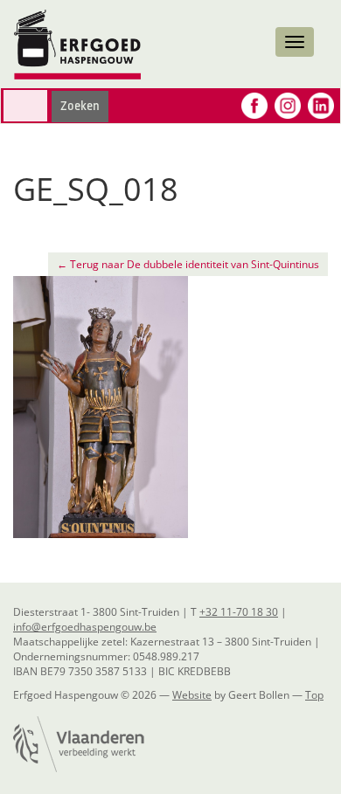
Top (314, 694)
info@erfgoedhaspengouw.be (85, 626)
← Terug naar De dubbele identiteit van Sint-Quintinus (188, 264)
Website (192, 694)
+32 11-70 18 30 (238, 611)
